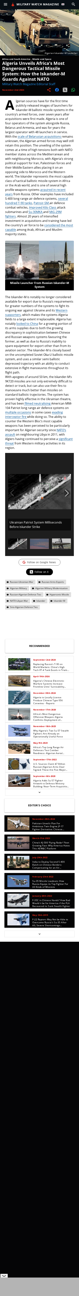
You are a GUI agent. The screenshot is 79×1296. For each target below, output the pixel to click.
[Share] (49, 90)
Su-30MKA (35, 212)
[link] (39, 664)
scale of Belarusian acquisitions (40, 136)
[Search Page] (73, 4)
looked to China (27, 324)
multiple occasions (18, 412)
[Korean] (63, 4)
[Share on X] (65, 90)
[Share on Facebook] (57, 90)
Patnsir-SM (41, 203)
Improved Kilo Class (43, 207)
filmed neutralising (37, 403)
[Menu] (5, 4)
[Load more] (39, 792)
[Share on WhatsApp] (73, 90)
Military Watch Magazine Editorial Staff (28, 84)
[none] (39, 725)
